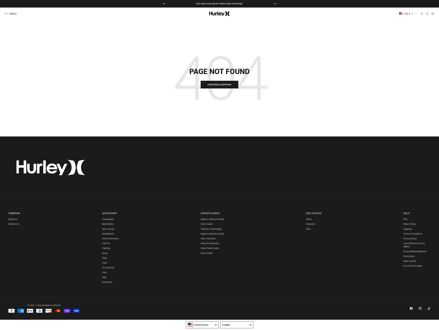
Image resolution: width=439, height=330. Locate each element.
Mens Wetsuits (208, 238)
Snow (105, 253)
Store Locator (409, 261)
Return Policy (409, 224)
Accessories (108, 267)
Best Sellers (108, 224)
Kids (104, 272)
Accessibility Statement (414, 251)
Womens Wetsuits (210, 243)
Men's (309, 219)
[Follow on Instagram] (420, 308)
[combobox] (202, 324)
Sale (104, 277)
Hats (104, 262)
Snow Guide (206, 253)
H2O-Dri (106, 243)
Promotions (409, 256)
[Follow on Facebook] (411, 308)
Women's (310, 224)
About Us (12, 219)
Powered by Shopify (51, 305)
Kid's (308, 229)
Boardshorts (108, 233)
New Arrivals (108, 229)
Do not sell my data (412, 266)
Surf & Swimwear (110, 238)
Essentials (107, 282)
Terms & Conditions (412, 233)
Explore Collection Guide (212, 219)
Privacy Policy (410, 238)
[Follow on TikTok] (429, 308)
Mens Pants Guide (210, 248)
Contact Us (13, 224)
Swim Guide (207, 224)
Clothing (106, 248)
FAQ (405, 219)
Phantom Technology (211, 229)
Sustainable (108, 219)
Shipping (407, 229)
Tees (104, 258)
